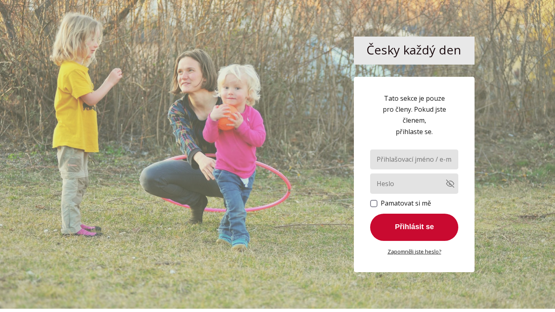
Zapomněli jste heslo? (414, 251)
